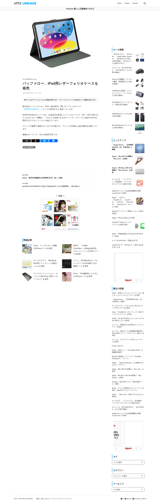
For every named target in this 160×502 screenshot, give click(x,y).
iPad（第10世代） (29, 147)
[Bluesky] (44, 140)
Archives (135, 3)
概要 (37, 499)
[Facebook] (53, 140)
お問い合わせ (45, 499)
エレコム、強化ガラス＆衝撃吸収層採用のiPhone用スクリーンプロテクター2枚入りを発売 (128, 333)
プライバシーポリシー (65, 499)
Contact (126, 3)
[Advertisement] (60, 160)
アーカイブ (53, 499)
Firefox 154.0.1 (117, 346)
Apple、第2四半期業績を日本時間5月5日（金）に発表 (42, 176)
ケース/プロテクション (29, 79)
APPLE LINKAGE (27, 499)
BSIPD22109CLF (31, 109)
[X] (26, 140)
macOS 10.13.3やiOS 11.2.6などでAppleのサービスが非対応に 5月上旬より (51, 185)
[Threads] (35, 140)
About (119, 3)
